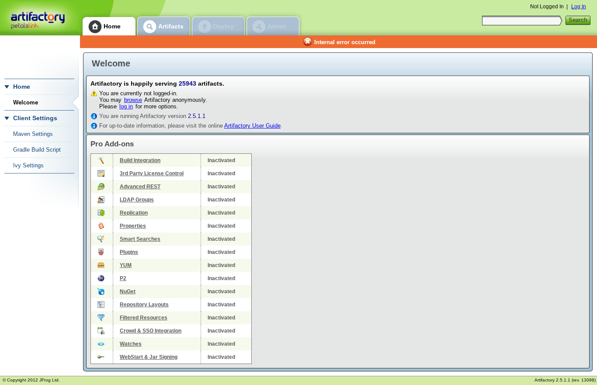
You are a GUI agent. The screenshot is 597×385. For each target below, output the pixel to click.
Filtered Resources (143, 318)
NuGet (127, 291)
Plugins (129, 252)
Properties (133, 226)
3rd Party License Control (152, 173)
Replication (134, 213)
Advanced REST (140, 187)
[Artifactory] (39, 17)
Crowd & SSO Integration (150, 331)
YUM (126, 265)
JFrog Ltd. (49, 380)
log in (126, 106)
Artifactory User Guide (252, 125)
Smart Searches (140, 239)
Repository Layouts (144, 305)
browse (133, 100)
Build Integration (140, 160)
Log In (578, 6)
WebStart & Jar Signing (148, 357)
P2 (123, 278)
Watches (131, 344)
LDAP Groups (137, 200)
